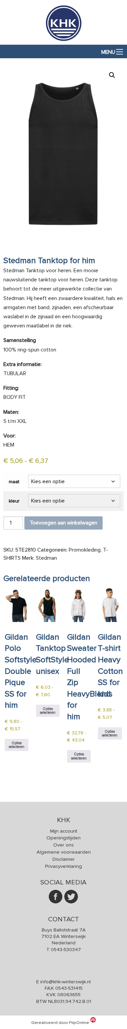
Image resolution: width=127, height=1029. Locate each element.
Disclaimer (63, 859)
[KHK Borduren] (63, 40)
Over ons (63, 845)
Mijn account (63, 831)
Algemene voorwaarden (64, 852)
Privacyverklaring (63, 866)
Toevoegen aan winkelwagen (63, 522)
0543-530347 (66, 949)
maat (14, 482)
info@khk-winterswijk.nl (65, 982)
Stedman (46, 558)
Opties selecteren (16, 745)
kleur (14, 501)
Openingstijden (63, 838)
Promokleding (85, 549)
